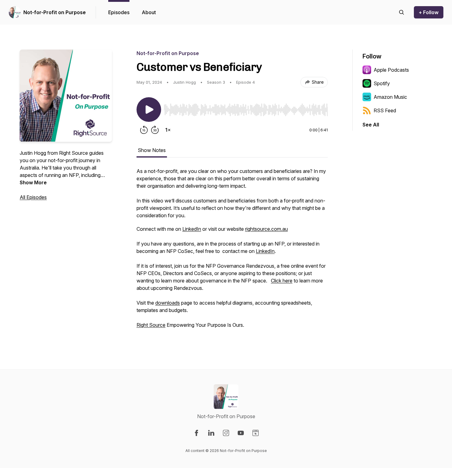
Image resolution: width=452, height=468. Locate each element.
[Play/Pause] (149, 109)
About (149, 12)
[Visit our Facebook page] (196, 433)
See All (371, 125)
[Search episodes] (401, 12)
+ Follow (428, 12)
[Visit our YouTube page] (241, 433)
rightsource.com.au (266, 229)
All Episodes (33, 197)
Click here (281, 281)
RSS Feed (385, 110)
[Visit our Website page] (255, 433)
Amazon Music (390, 97)
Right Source (151, 325)
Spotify (382, 83)
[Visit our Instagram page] (226, 433)
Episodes (118, 12)
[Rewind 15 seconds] (144, 130)
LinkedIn (191, 229)
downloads (167, 303)
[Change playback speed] (168, 130)
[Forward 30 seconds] (155, 130)
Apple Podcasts (391, 70)
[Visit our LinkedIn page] (211, 433)
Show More (33, 182)
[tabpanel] (232, 251)
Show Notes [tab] (152, 150)
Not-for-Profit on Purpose (54, 12)
